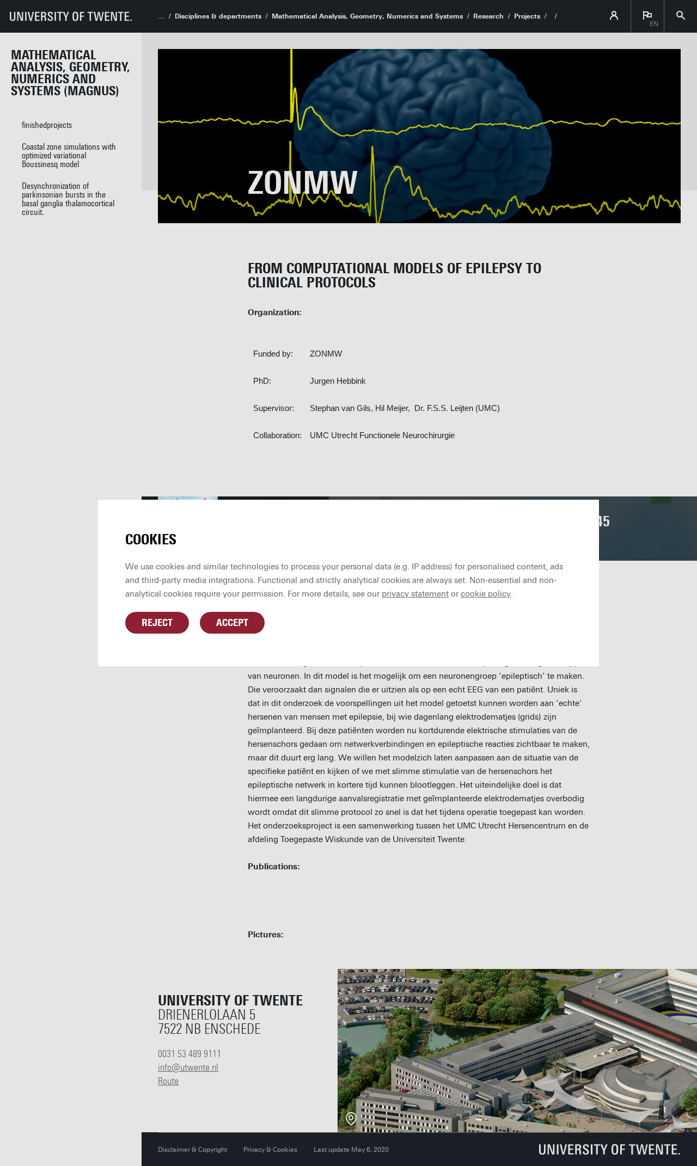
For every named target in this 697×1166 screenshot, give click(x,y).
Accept (232, 623)
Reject (157, 623)
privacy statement (415, 594)
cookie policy (486, 594)
